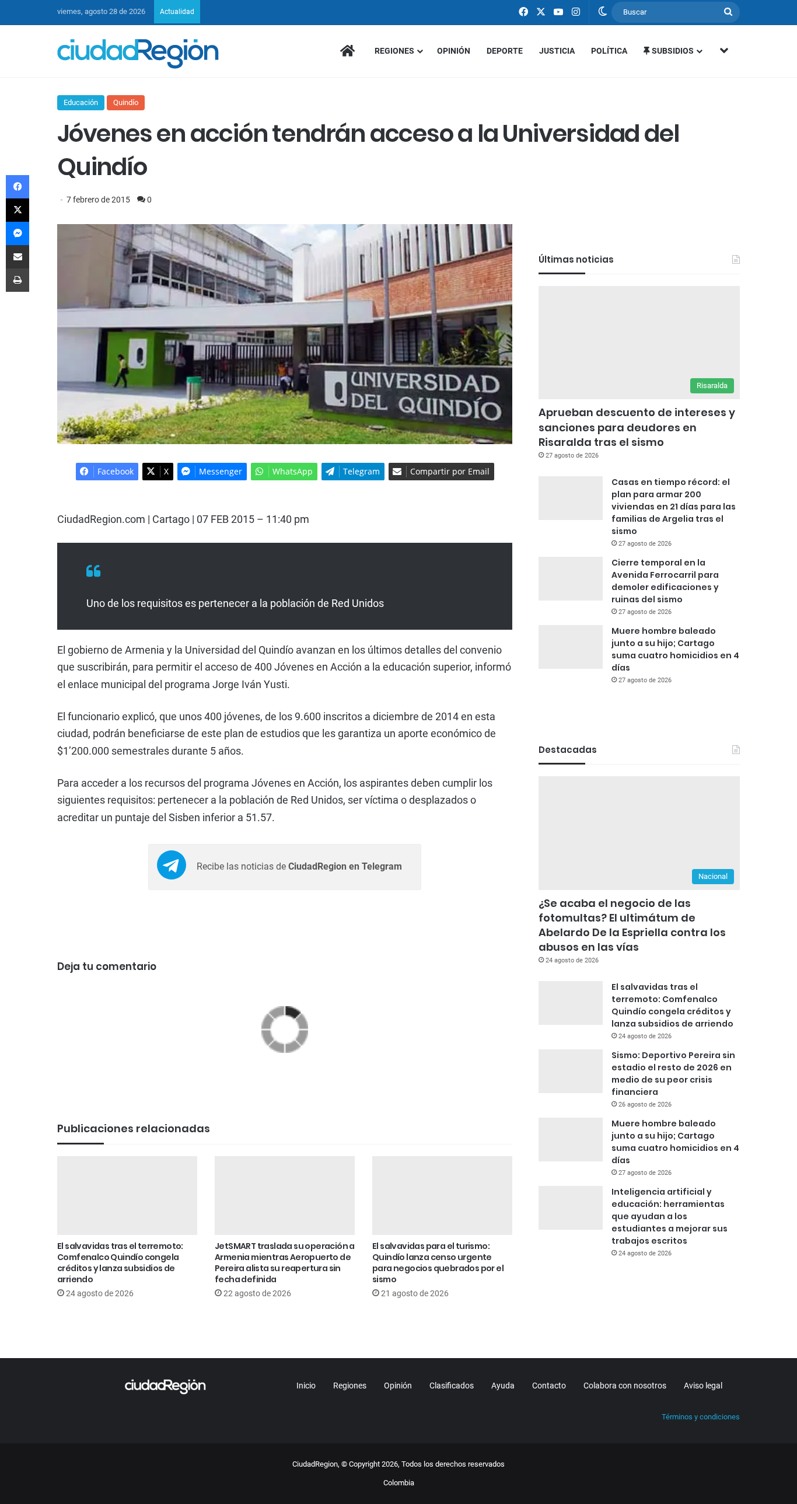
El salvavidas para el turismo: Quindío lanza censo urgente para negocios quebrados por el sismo (438, 1262)
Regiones (394, 50)
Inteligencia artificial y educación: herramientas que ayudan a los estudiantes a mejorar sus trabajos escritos (669, 1216)
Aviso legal (703, 1385)
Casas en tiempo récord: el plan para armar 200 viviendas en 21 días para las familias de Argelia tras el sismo (673, 506)
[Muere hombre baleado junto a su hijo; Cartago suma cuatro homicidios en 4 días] (571, 647)
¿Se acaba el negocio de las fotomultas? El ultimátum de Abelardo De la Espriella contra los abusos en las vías (632, 925)
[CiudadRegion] (138, 54)
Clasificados (451, 1385)
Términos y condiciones (701, 1416)
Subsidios (672, 50)
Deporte (505, 50)
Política (609, 50)
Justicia (557, 50)
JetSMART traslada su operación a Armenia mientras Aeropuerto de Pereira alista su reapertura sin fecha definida (285, 1262)
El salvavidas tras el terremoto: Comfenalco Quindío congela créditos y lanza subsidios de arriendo (120, 1262)
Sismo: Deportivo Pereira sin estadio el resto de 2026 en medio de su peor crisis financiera (673, 1073)
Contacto (549, 1385)
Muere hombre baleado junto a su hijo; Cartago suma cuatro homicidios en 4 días (675, 649)
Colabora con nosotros (624, 1385)
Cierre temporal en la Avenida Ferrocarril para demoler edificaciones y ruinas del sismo (665, 581)
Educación (81, 102)
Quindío (125, 102)
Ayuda (503, 1385)
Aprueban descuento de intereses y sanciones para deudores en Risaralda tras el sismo (637, 427)
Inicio (306, 1385)
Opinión (453, 50)
